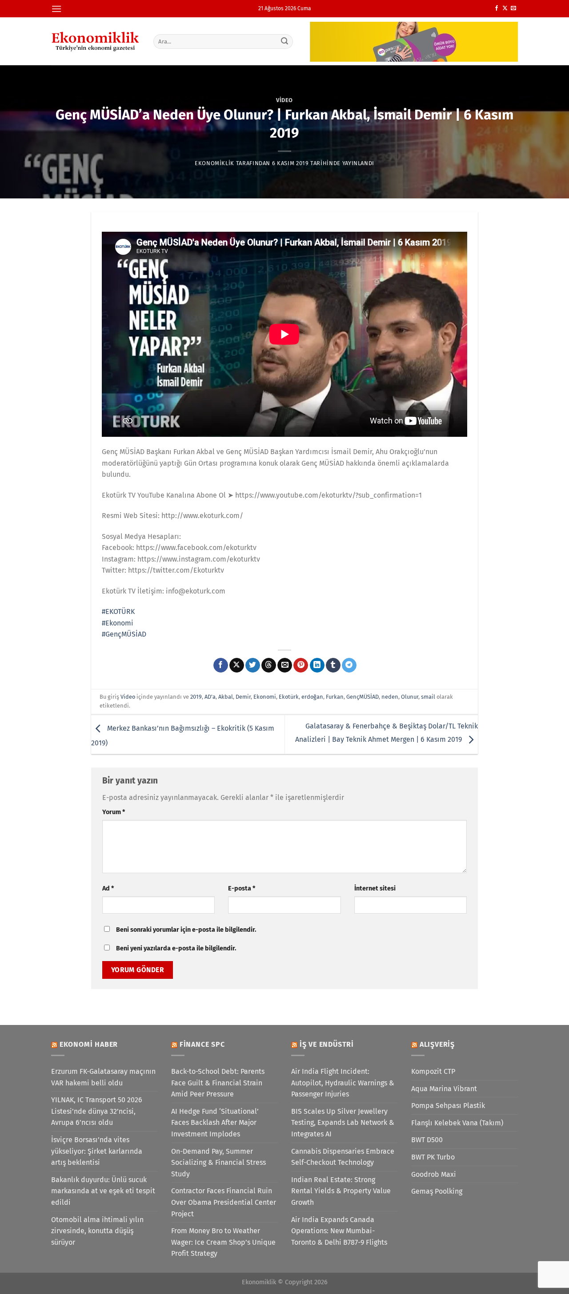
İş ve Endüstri (327, 1044)
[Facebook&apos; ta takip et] (496, 8)
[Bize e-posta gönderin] (513, 8)
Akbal (225, 696)
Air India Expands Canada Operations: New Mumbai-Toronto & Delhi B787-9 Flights (339, 1231)
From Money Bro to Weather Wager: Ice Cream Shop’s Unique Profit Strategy (223, 1242)
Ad (108, 888)
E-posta (241, 888)
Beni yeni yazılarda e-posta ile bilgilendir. (176, 948)
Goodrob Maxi (433, 1174)
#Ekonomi (117, 623)
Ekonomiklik (214, 163)
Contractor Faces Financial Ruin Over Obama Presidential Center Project (223, 1202)
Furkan (335, 696)
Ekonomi (264, 696)
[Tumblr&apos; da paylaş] (333, 665)
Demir (243, 696)
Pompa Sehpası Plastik (448, 1105)
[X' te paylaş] (236, 665)
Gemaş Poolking (436, 1191)
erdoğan (312, 696)
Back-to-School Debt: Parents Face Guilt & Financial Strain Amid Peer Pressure (217, 1082)
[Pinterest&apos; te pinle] (300, 665)
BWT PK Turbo (433, 1157)
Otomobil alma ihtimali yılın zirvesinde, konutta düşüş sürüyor (97, 1231)
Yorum (113, 812)
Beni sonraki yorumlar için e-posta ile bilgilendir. (186, 930)
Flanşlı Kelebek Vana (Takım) (457, 1123)
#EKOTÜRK (118, 611)
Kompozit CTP (433, 1071)
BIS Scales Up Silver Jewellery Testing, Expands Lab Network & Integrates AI (342, 1122)
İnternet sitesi (375, 888)
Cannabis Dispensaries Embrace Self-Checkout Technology (342, 1157)
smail (428, 696)
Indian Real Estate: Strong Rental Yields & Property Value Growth (341, 1191)
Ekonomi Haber (89, 1044)
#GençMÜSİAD (124, 634)
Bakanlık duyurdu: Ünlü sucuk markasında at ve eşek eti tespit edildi (103, 1191)
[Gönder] (285, 41)
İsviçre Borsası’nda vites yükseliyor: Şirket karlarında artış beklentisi (96, 1151)
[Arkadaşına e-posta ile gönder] (284, 665)
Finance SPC (202, 1044)
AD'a (210, 696)
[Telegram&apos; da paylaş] (349, 665)
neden (389, 696)
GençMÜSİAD (362, 696)
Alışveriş (437, 1044)
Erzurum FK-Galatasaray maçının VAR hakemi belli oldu (103, 1077)
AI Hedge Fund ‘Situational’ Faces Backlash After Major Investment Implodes (215, 1122)
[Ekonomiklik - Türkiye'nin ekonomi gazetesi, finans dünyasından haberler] (95, 41)
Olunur (409, 696)
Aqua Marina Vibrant (444, 1088)
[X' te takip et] (505, 8)
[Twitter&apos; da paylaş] (252, 665)
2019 (196, 696)
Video (284, 100)
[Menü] (56, 8)
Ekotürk (289, 696)
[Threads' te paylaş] (268, 665)
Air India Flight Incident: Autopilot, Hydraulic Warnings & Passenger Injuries (342, 1082)
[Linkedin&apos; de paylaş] (317, 665)
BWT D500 (427, 1140)
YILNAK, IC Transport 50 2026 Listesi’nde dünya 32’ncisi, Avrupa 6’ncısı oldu (96, 1111)
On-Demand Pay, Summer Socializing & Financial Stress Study (218, 1162)
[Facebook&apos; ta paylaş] (220, 665)
